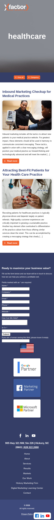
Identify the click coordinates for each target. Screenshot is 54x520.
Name (5, 286)
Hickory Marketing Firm (27, 483)
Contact (27, 493)
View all (20, 77)
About (27, 458)
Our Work (27, 478)
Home (27, 454)
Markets (27, 473)
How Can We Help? (10, 318)
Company (6, 292)
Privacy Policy (27, 514)
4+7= (4, 328)
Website (6, 312)
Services (27, 463)
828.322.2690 (31, 447)
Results (27, 468)
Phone (5, 305)
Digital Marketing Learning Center (27, 488)
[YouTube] (48, 516)
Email (5, 299)
